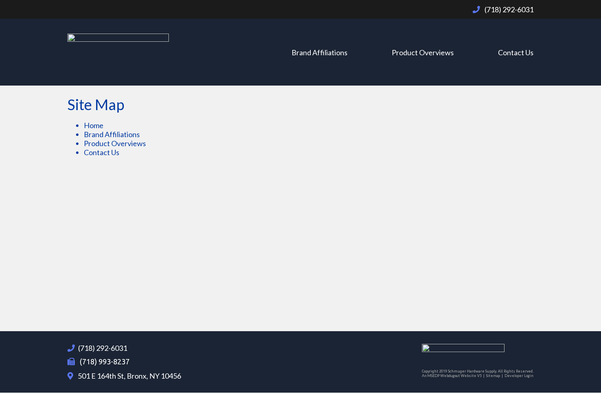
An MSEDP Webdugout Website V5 (452, 375)
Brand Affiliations (320, 52)
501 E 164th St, (128, 375)
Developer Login (519, 375)
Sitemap (493, 375)
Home (93, 125)
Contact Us (516, 52)
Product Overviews (423, 52)
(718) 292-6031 (102, 347)
